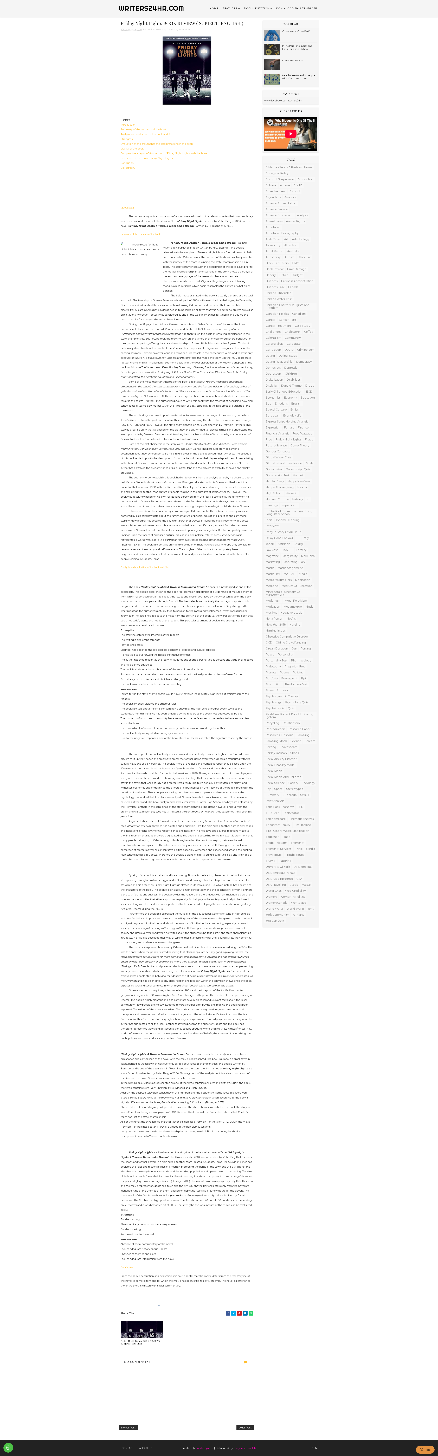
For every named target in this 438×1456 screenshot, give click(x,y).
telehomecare (276, 819)
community (293, 337)
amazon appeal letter (281, 203)
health (302, 487)
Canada (293, 287)
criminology (305, 349)
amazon (290, 197)
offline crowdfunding (291, 642)
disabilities (293, 379)
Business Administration (297, 281)
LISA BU (287, 550)
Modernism (273, 600)
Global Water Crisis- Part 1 (296, 31)
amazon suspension (279, 215)
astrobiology (300, 239)
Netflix (291, 618)
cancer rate (287, 319)
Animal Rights (295, 221)
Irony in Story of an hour (283, 532)
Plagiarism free (295, 666)
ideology (272, 505)
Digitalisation (274, 379)
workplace (298, 902)
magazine (272, 556)
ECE (309, 391)
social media (274, 771)
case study (302, 325)
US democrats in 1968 (280, 872)
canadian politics (277, 313)
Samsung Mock (276, 741)
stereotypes (294, 789)
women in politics (292, 896)
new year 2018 (276, 624)
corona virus (274, 343)
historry (297, 499)
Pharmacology (301, 660)
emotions (281, 403)
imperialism (289, 505)
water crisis (273, 890)
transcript (298, 842)
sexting (271, 747)
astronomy (273, 245)
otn (294, 648)
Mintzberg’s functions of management (283, 593)
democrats (273, 367)
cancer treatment (278, 325)
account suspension (280, 179)
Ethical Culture (276, 409)
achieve (271, 185)
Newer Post (128, 1427)
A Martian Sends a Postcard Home (289, 167)
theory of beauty (278, 825)
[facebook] (312, 1448)
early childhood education (284, 391)
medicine (272, 586)
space (278, 789)
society (293, 783)
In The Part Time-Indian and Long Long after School (289, 513)
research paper (300, 729)
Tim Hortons (302, 825)
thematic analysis (301, 819)
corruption (273, 349)
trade (286, 836)
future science (276, 445)
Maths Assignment (290, 568)
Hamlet (298, 475)
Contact (128, 1448)
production (273, 684)
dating (270, 355)
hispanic (291, 493)
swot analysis (275, 801)
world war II (295, 908)
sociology (308, 783)
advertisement (276, 191)
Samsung (303, 735)
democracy (304, 361)
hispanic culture (277, 499)
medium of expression (297, 586)
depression (291, 367)
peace (270, 654)
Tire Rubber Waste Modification (287, 831)
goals (309, 463)
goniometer (274, 469)
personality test (276, 660)
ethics (294, 409)
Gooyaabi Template (245, 1448)
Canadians (299, 313)
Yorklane (298, 914)
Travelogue (274, 854)
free (269, 439)
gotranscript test (277, 475)
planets (271, 672)
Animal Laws (274, 221)
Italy (306, 538)
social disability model (280, 765)
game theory (300, 445)
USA (299, 878)
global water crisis (278, 457)
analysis (302, 215)
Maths (270, 568)
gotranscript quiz (298, 469)
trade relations (276, 842)
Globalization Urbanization (284, 463)
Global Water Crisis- (293, 60)
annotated (273, 227)
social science (275, 783)
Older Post (245, 1427)
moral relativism (296, 600)
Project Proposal (277, 690)
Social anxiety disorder (281, 759)
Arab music (273, 239)
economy (290, 397)
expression (273, 427)
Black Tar (304, 257)
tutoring (285, 860)
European (273, 415)
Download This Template (296, 8)
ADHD (298, 185)
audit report (275, 251)
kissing (298, 544)
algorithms (273, 197)
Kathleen (284, 544)
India (269, 520)
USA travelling (276, 884)
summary (272, 795)
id (308, 499)
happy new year (299, 481)
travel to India (305, 848)
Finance (303, 427)
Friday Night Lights (181, 29)
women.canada (276, 902)
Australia (293, 251)
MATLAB (289, 574)
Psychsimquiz (275, 708)
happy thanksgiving (280, 487)
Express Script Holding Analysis (287, 421)
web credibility (295, 890)
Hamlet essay (275, 481)
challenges (273, 331)
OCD (269, 642)
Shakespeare (289, 747)
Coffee (308, 331)
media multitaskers (279, 580)
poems (284, 672)
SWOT (304, 795)
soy (268, 789)
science (296, 741)
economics (273, 397)
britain (283, 275)
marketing (273, 562)
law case (272, 550)
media (303, 574)
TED (300, 807)
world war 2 (274, 908)
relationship (291, 723)
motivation (273, 606)
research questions (279, 735)
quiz (291, 708)
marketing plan (294, 562)
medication (302, 580)
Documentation (256, 8)
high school (274, 493)
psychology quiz (296, 702)
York (310, 908)
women (271, 896)
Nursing (294, 624)
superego (290, 795)
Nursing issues (276, 630)
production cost (296, 684)
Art (286, 239)
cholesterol (293, 331)
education (308, 397)
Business (272, 281)
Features (230, 8)
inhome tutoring (288, 520)
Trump (270, 860)
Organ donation (277, 648)
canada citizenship (278, 293)
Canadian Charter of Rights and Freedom (288, 306)
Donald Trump (291, 385)
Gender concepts (278, 451)
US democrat (303, 866)
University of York (278, 866)
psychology (274, 702)
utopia (294, 884)
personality (285, 654)
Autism (289, 257)
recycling (272, 723)
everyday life (292, 415)
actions (285, 185)
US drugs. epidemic (279, 878)
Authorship (273, 257)
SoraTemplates (204, 1448)
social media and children (283, 777)
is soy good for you (279, 538)
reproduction (275, 729)
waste (306, 884)
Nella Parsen (274, 618)
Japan (270, 544)
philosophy (273, 666)
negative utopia (291, 612)
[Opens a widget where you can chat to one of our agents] (425, 1450)
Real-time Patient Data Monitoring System (289, 716)
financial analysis (277, 433)
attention (291, 245)
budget (297, 275)
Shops (294, 753)
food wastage (302, 433)
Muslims (271, 612)
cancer (270, 319)
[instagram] (316, 1448)
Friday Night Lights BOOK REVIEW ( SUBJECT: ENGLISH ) (140, 1342)
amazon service (277, 209)
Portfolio (272, 678)
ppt (303, 678)
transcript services (278, 848)
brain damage (296, 269)
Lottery (301, 550)
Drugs (309, 385)
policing (298, 672)
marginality (290, 556)
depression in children (281, 373)
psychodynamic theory (282, 696)
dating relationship (279, 361)
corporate (294, 343)
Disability (272, 385)
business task (275, 287)
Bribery (271, 275)
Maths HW (273, 574)
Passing (306, 648)
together (272, 836)
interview (272, 526)
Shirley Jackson (276, 753)
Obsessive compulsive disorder (287, 636)
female (289, 427)
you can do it (275, 920)
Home (214, 8)
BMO (295, 263)
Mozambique (293, 606)
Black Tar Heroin (277, 263)
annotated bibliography (282, 233)
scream (310, 741)
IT (298, 538)
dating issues (288, 355)
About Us (145, 1448)
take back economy (280, 807)
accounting (306, 179)
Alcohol (295, 191)
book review (154, 29)
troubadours (294, 854)
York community (277, 914)
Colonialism (273, 337)
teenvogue (291, 813)
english (166, 29)
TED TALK (272, 813)
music (309, 606)
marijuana (308, 556)
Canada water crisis (279, 299)
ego (268, 403)
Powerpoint (289, 678)
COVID (289, 349)
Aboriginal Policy (277, 173)
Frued (309, 439)
